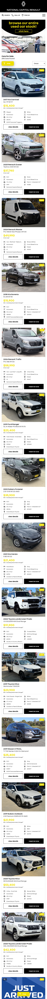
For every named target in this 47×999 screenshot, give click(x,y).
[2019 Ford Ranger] (23, 407)
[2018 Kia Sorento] (23, 277)
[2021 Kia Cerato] (23, 537)
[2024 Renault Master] (23, 212)
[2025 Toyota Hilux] (23, 861)
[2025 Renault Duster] (23, 147)
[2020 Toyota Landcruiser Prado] (23, 926)
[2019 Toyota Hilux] (23, 667)
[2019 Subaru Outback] (23, 796)
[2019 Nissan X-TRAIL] (23, 732)
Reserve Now (34, 127)
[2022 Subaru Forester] (23, 472)
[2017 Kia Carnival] (23, 82)
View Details (13, 127)
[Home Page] (23, 4)
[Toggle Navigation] (43, 15)
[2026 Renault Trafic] (23, 342)
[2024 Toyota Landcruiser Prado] (23, 602)
